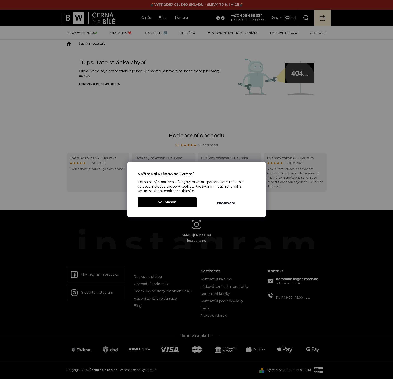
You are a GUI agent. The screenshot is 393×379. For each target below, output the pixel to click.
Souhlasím (167, 202)
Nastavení (226, 203)
